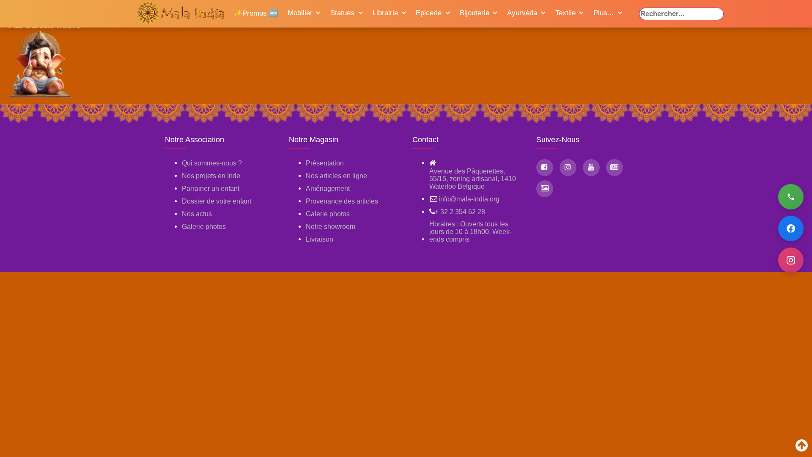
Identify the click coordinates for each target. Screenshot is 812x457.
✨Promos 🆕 (255, 13)
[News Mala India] (614, 167)
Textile (565, 13)
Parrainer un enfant (210, 188)
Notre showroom (330, 226)
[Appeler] (791, 196)
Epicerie (429, 13)
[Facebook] (791, 228)
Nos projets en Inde (211, 175)
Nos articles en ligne (336, 175)
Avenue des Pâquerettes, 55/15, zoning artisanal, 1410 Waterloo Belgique (472, 179)
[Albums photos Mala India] (544, 188)
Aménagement (328, 188)
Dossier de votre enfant (216, 201)
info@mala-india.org (469, 199)
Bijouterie (474, 13)
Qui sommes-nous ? (212, 163)
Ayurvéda (522, 13)
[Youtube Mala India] (591, 167)
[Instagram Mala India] (568, 167)
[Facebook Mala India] (544, 167)
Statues (342, 13)
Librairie (385, 13)
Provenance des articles (342, 201)
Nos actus (197, 213)
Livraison (319, 239)
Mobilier (300, 13)
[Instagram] (791, 260)
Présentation (325, 163)
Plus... (603, 13)
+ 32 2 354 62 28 (460, 211)
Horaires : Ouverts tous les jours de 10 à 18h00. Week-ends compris (470, 231)
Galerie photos (204, 226)
